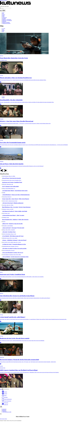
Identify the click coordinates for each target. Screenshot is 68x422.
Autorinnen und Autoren (6, 23)
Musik (3, 12)
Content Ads (6, 404)
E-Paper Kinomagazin (7, 400)
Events (3, 16)
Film (3, 13)
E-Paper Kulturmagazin (8, 399)
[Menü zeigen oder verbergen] (4, 10)
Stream (3, 30)
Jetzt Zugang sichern (3, 418)
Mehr (1, 389)
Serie (3, 29)
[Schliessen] (1, 414)
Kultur (3, 15)
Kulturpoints (6, 402)
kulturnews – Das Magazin (6, 19)
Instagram (5, 393)
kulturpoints (4, 21)
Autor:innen (4, 409)
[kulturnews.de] (15, 4)
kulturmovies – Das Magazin (7, 20)
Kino (3, 31)
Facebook (5, 391)
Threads (5, 395)
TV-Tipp (3, 28)
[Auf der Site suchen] (1, 10)
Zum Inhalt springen (3, 0)
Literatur (3, 14)
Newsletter (4, 18)
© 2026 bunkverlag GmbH (6, 411)
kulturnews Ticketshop (6, 22)
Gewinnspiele (4, 17)
